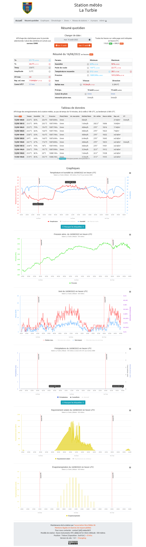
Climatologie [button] (56, 21)
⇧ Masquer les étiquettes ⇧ (73, 227)
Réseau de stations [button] (80, 21)
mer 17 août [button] (84, 45)
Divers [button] (66, 21)
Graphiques (44, 21)
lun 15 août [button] (62, 45)
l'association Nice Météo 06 (84, 525)
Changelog (82, 538)
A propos (94, 21)
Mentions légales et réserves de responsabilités (73, 528)
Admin (102, 21)
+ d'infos (88, 535)
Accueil (18, 20)
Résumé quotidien (32, 21)
